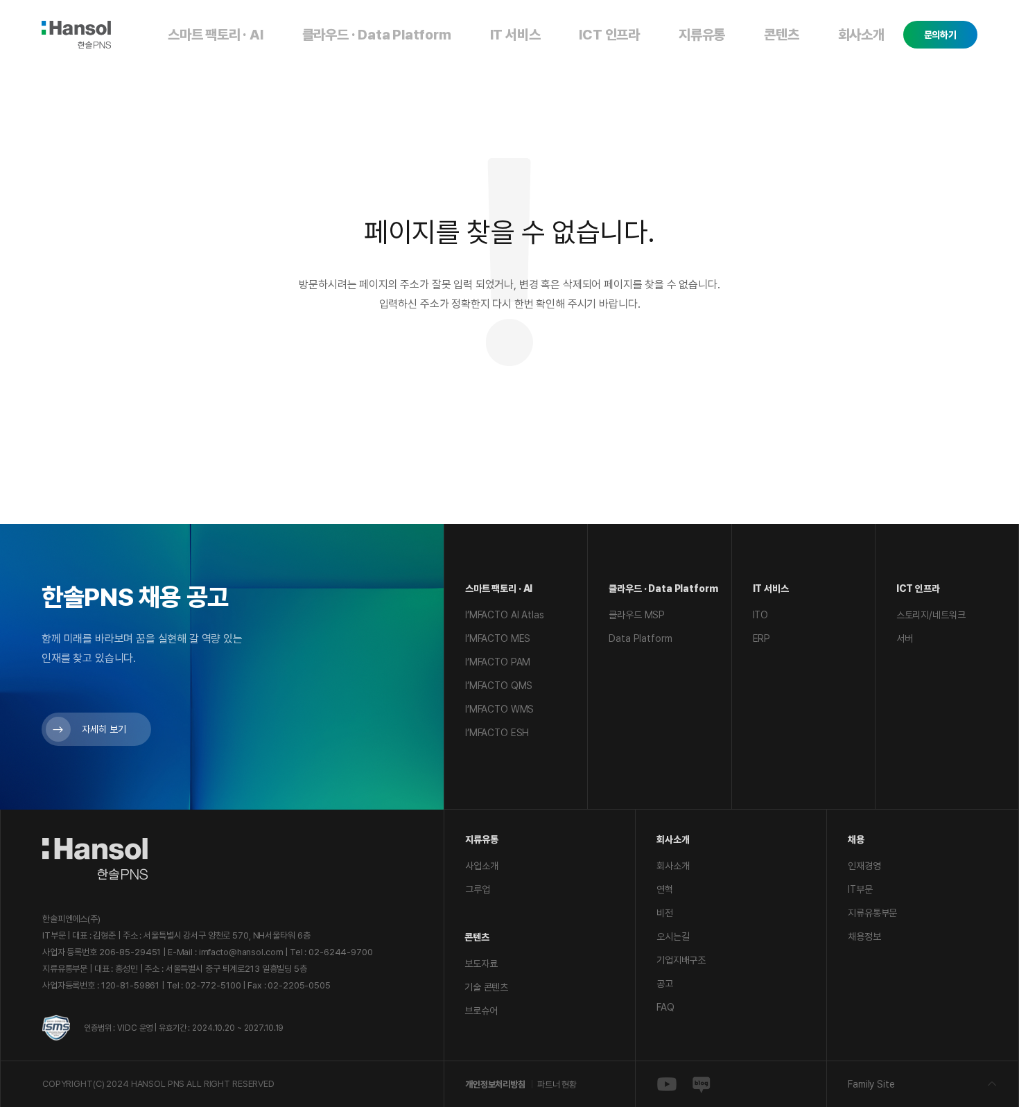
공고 (664, 983)
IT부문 (860, 889)
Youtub (666, 1084)
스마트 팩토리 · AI (215, 34)
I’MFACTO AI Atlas (504, 614)
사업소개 (481, 865)
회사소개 (861, 34)
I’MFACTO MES (497, 638)
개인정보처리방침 (495, 1084)
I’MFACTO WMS (499, 709)
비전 (664, 912)
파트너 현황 (557, 1084)
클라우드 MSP (637, 614)
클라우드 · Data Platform (376, 34)
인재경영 (864, 865)
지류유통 (702, 34)
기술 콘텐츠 (486, 987)
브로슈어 (480, 1010)
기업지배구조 (681, 960)
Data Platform (640, 638)
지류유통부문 (872, 912)
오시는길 (672, 936)
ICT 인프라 (609, 34)
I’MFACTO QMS (498, 685)
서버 (904, 638)
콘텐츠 (781, 34)
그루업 (477, 889)
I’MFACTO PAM (497, 662)
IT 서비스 (515, 34)
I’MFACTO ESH (497, 732)
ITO (761, 614)
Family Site (871, 1084)
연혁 (664, 889)
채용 (856, 839)
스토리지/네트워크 (931, 614)
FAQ (665, 1007)
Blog (701, 1084)
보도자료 (480, 963)
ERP (762, 638)
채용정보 (864, 936)
